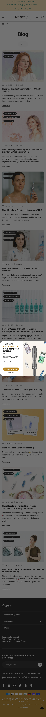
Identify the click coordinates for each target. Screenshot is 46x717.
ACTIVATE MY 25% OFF (11, 369)
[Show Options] (18, 362)
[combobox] (10, 362)
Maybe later (11, 372)
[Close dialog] (44, 342)
